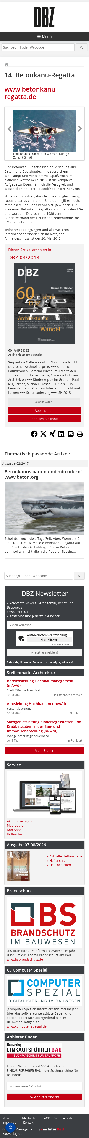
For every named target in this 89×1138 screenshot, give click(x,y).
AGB (47, 1118)
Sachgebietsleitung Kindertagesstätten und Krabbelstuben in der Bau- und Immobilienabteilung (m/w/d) (44, 726)
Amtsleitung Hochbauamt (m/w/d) (36, 703)
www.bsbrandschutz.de (25, 959)
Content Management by (21, 1129)
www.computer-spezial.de (27, 1026)
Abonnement (45, 410)
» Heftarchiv (56, 860)
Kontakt (28, 1122)
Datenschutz (63, 1118)
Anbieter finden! (46, 1097)
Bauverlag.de (12, 1133)
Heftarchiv (15, 834)
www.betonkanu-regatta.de (31, 93)
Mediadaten (16, 825)
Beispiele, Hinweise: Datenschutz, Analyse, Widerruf (40, 662)
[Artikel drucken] (79, 434)
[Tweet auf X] (43, 435)
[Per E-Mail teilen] (70, 434)
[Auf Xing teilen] (52, 435)
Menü (47, 36)
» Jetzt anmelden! (44, 652)
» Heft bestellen (59, 865)
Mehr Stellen (44, 750)
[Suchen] (81, 47)
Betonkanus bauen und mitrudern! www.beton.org (43, 474)
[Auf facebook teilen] (34, 435)
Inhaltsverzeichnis (44, 419)
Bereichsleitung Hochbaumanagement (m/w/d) (40, 683)
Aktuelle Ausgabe (20, 821)
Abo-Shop (14, 830)
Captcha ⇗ (62, 644)
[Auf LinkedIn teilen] (61, 435)
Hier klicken (49, 639)
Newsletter (10, 1118)
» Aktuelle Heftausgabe (64, 856)
